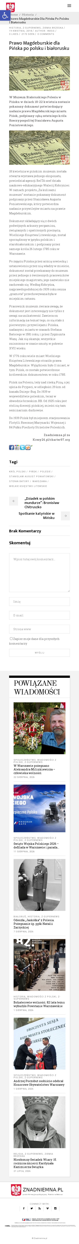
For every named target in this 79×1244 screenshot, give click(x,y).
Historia (28, 14)
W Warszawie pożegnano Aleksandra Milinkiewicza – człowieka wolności (34, 769)
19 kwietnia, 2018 (20, 31)
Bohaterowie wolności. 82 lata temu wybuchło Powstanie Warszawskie (39, 1004)
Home (13, 14)
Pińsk (33, 471)
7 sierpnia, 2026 (23, 931)
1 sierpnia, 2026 (23, 1010)
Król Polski (17, 471)
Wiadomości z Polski (41, 996)
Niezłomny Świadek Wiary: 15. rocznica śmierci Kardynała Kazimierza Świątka (35, 1163)
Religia (18, 1154)
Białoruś (20, 916)
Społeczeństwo (25, 760)
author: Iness (45, 31)
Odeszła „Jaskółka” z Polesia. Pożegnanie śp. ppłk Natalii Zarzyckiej (34, 923)
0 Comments (45, 34)
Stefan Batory (19, 481)
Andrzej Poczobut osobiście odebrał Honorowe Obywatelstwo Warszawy (39, 1083)
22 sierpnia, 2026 (24, 777)
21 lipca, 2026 (22, 1171)
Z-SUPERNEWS (32, 28)
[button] (5, 15)
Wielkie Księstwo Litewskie (28, 486)
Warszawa (39, 481)
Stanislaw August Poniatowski (31, 476)
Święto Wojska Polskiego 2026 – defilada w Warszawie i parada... (36, 845)
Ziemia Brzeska (53, 28)
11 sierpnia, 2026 (24, 851)
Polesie (45, 471)
